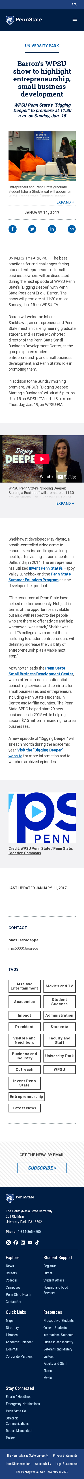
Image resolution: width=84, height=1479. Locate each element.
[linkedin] (52, 229)
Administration (59, 1015)
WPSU (59, 1069)
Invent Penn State (24, 1083)
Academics (24, 1001)
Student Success (59, 1001)
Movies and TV (59, 986)
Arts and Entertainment (24, 986)
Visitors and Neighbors (24, 1040)
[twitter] (32, 229)
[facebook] (13, 229)
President (24, 1026)
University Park (42, 46)
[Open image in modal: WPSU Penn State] (42, 817)
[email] (72, 229)
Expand (63, 202)
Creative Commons (25, 853)
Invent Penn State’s (46, 568)
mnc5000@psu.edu (23, 948)
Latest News (24, 1108)
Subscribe (40, 1168)
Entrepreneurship (26, 1096)
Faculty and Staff (60, 1040)
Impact (24, 1015)
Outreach (24, 1069)
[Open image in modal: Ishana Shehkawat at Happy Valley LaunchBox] (42, 156)
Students (59, 1026)
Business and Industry (24, 1056)
